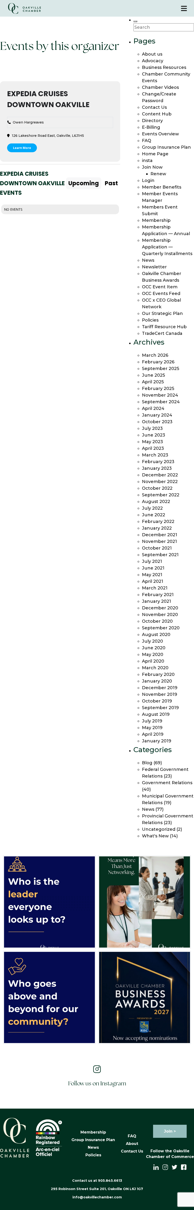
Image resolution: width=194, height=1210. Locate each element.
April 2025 (153, 381)
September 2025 (160, 368)
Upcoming (83, 183)
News (148, 260)
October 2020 (157, 621)
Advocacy (152, 60)
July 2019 (152, 721)
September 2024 (161, 401)
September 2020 (161, 628)
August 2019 (156, 714)
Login (148, 180)
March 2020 (155, 667)
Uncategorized (158, 829)
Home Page (155, 154)
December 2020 (160, 608)
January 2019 (156, 741)
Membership (156, 220)
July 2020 (152, 641)
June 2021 (153, 568)
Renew (158, 173)
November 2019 (159, 694)
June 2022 (153, 514)
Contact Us (154, 107)
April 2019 (152, 734)
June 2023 (153, 435)
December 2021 (159, 534)
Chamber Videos (160, 87)
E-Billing (151, 127)
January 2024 (157, 415)
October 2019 (157, 701)
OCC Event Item (159, 286)
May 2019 (152, 727)
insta (147, 160)
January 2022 (157, 528)
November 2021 (159, 541)
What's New (155, 836)
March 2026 (155, 355)
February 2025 (158, 388)
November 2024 (160, 395)
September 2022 (160, 495)
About (132, 1143)
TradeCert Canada (162, 333)
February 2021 (158, 594)
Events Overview (160, 134)
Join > (170, 1131)
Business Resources (164, 67)
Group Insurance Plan (166, 147)
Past (111, 183)
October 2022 (157, 488)
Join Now (152, 167)
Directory (152, 120)
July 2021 (152, 561)
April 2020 (153, 661)
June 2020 (153, 647)
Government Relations (167, 782)
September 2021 (160, 554)
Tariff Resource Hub (164, 326)
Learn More (22, 148)
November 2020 (160, 614)
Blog (147, 762)
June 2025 (153, 375)
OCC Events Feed (161, 293)
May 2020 (152, 654)
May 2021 (152, 574)
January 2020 (157, 681)
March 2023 (155, 455)
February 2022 (158, 521)
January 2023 (157, 468)
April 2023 (153, 448)
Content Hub (157, 114)
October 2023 (157, 421)
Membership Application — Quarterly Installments (167, 247)
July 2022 (152, 508)
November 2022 (160, 481)
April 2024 (153, 408)
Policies (150, 320)
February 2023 (158, 461)
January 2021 (156, 601)
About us (152, 54)
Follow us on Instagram (97, 1084)
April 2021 (152, 581)
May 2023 (152, 441)
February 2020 (158, 674)
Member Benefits (161, 187)
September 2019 (160, 707)
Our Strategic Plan (162, 313)
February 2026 (158, 362)
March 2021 (155, 588)
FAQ (146, 140)
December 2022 (160, 475)
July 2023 (152, 428)
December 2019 (159, 687)
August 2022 (156, 501)
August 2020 (156, 634)
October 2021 (157, 548)
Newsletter (154, 267)
